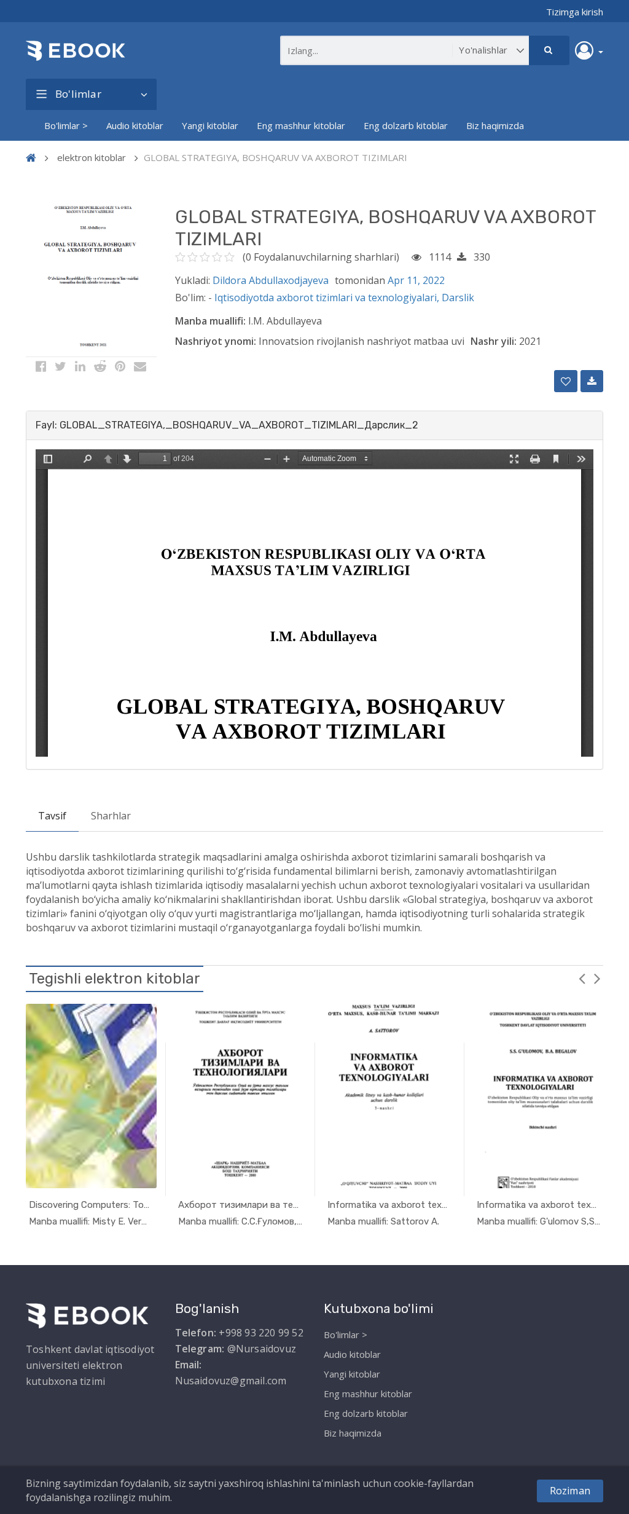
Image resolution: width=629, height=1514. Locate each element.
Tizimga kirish (574, 12)
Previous (582, 978)
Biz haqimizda (495, 125)
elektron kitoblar (91, 157)
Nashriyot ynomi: (215, 341)
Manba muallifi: (210, 321)
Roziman (570, 1490)
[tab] (314, 425)
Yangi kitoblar (210, 125)
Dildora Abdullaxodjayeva (271, 280)
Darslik (458, 297)
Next (597, 978)
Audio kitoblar (134, 125)
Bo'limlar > (66, 125)
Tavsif (52, 815)
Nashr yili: (494, 341)
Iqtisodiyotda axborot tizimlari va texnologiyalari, (328, 297)
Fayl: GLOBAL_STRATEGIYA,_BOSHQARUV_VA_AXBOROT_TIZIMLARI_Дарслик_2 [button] (227, 425)
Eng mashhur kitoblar (301, 125)
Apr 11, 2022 (416, 280)
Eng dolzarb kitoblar (406, 125)
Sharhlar (111, 815)
